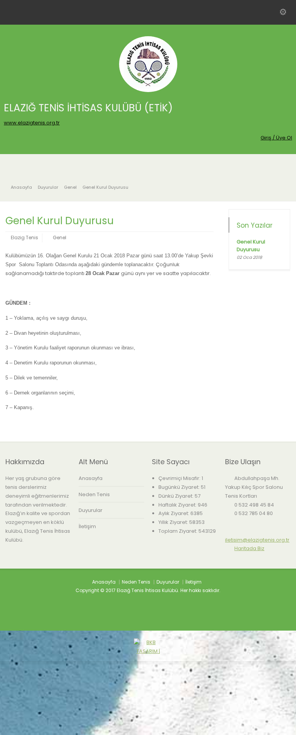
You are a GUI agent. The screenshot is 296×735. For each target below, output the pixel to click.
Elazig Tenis (24, 237)
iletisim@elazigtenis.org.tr (257, 540)
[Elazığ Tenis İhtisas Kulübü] (148, 90)
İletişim (87, 526)
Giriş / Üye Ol (276, 137)
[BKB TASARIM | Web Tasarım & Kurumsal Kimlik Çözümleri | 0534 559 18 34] (148, 730)
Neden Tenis (94, 494)
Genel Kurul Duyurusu (251, 245)
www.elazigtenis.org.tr (32, 122)
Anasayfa (91, 478)
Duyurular (91, 510)
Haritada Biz (249, 548)
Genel (59, 237)
